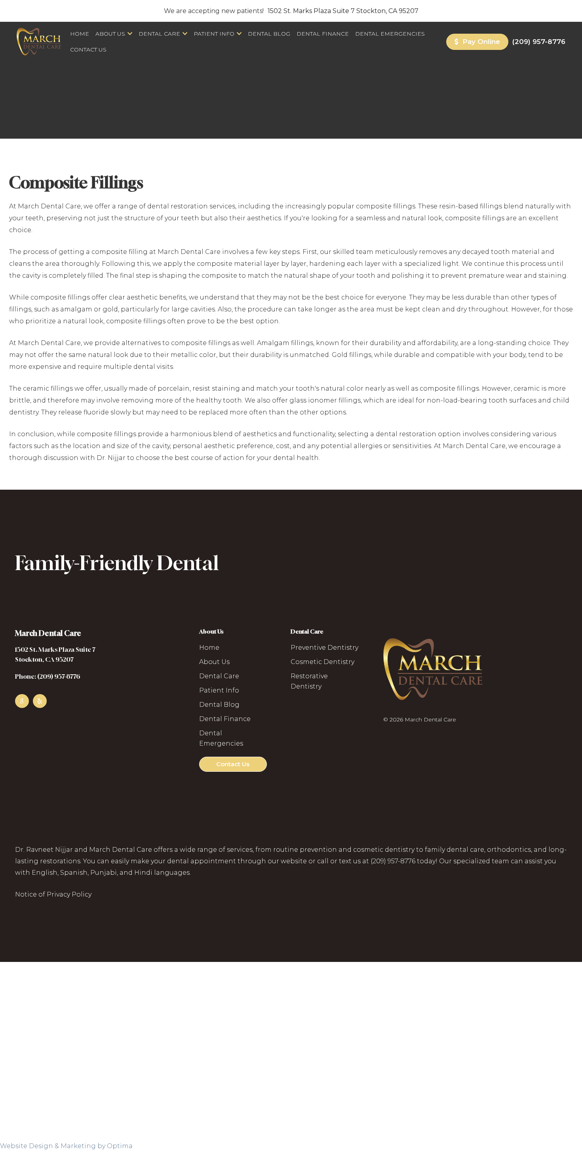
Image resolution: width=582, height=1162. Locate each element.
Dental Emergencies (390, 33)
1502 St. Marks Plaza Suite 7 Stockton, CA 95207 (343, 11)
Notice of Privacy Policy (53, 894)
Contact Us (88, 49)
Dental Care (159, 33)
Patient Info (214, 33)
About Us (110, 33)
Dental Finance (323, 33)
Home (79, 33)
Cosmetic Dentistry (322, 662)
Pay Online (480, 42)
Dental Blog (269, 33)
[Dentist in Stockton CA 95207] (39, 41)
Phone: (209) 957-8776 (47, 676)
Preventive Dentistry (324, 647)
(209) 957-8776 (538, 42)
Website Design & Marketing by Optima (66, 1146)
